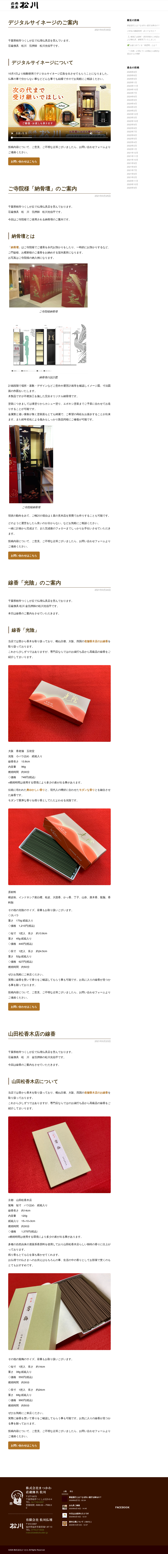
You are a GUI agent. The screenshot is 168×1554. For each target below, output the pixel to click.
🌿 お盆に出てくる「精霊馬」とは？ (142, 45)
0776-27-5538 (37, 1529)
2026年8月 (132, 71)
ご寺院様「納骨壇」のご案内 (42, 188)
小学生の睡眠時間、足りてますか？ (141, 31)
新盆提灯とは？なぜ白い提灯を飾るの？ (143, 25)
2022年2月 (132, 145)
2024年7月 (132, 92)
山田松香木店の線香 (32, 1033)
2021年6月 (132, 173)
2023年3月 (132, 117)
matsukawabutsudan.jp (37, 1532)
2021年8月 (132, 166)
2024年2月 (132, 110)
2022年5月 (132, 138)
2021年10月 (132, 159)
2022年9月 (132, 124)
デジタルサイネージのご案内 (43, 22)
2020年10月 (132, 184)
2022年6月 (132, 135)
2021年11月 (132, 156)
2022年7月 (132, 131)
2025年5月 (132, 78)
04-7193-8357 (37, 1502)
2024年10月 (132, 89)
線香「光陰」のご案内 (34, 582)
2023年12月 (132, 113)
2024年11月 (132, 85)
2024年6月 (132, 96)
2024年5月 (132, 99)
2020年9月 (132, 187)
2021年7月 (132, 170)
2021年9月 (132, 163)
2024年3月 (132, 106)
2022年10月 (132, 121)
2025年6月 (132, 75)
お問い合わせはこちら (24, 161)
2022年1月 (132, 149)
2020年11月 (132, 180)
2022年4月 (132, 142)
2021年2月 (132, 177)
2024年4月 (132, 103)
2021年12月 (132, 152)
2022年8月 (132, 128)
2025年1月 (132, 82)
